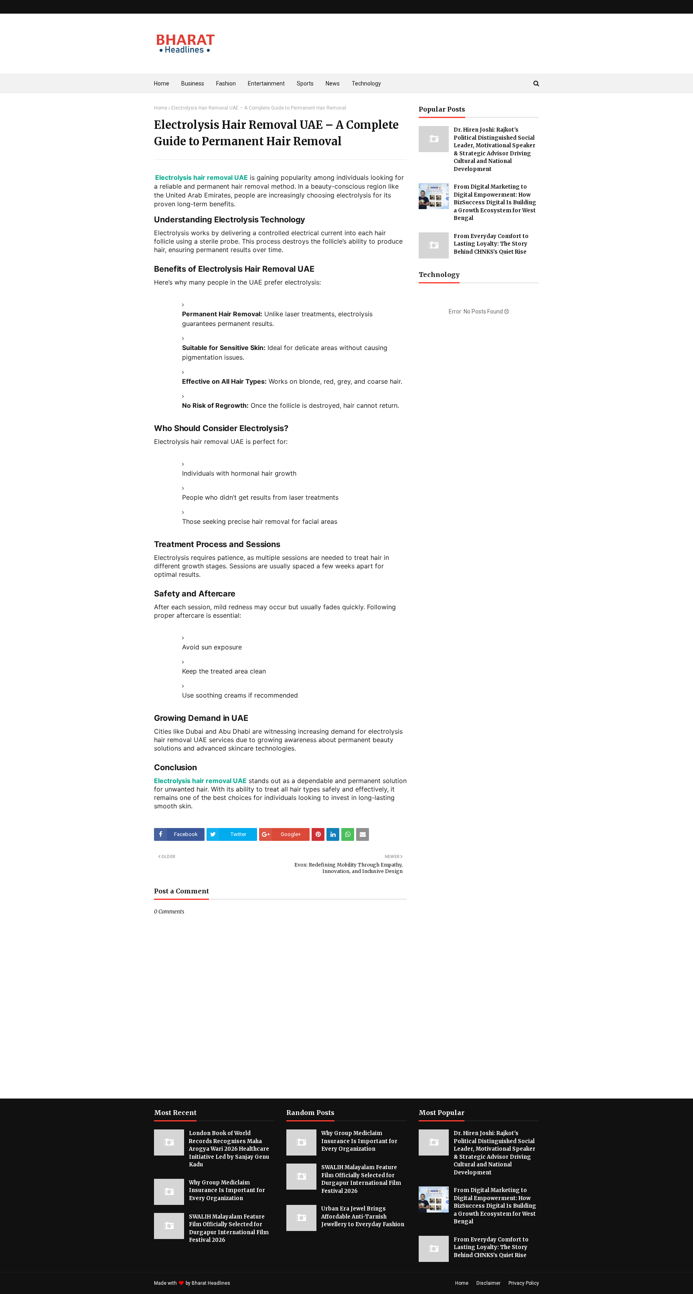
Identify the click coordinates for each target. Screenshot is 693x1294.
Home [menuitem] (161, 83)
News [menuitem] (333, 83)
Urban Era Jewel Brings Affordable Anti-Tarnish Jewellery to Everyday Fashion (362, 1216)
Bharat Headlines (211, 1283)
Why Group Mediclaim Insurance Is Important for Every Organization (227, 1190)
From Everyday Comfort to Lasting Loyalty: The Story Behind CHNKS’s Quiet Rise (491, 244)
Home (160, 108)
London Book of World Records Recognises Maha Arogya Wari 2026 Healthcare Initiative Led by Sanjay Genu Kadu (229, 1149)
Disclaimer (488, 1283)
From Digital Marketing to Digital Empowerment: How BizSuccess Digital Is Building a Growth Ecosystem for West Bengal (495, 202)
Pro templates (252, 1283)
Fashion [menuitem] (226, 83)
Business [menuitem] (192, 83)
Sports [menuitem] (305, 83)
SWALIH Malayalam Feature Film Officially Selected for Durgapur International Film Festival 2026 (229, 1228)
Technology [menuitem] (366, 83)
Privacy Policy (524, 1283)
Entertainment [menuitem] (266, 83)
